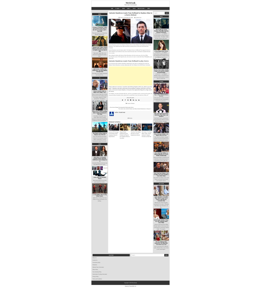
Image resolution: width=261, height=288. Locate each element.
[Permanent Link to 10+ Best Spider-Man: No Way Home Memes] (99, 188)
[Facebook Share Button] (125, 100)
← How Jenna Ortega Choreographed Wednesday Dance (121, 107)
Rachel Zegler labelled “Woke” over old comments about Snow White (161, 221)
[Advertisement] (130, 76)
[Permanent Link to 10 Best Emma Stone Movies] (161, 45)
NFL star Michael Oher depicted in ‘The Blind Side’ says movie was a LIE (161, 243)
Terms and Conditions (97, 278)
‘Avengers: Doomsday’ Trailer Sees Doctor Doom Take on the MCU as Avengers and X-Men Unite (99, 29)
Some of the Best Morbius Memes (100, 177)
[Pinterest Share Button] (128, 100)
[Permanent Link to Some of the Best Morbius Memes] (99, 171)
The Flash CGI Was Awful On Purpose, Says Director (100, 134)
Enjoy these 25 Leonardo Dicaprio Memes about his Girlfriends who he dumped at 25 (100, 159)
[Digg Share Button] (133, 100)
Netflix (134, 8)
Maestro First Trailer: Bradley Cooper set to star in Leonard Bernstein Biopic (161, 71)
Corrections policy (96, 262)
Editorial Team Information (98, 267)
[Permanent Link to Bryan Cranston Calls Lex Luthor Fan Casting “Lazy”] (99, 85)
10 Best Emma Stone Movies (161, 51)
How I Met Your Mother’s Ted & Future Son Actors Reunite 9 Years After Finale (161, 174)
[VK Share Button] (139, 100)
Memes (148, 8)
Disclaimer (95, 264)
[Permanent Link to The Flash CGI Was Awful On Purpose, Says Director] (99, 127)
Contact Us (95, 260)
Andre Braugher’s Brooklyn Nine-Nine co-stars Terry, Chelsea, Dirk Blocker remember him (161, 198)
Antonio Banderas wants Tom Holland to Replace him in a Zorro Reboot (130, 14)
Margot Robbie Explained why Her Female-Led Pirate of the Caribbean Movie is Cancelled (125, 135)
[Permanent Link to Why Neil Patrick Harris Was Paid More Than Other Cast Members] (161, 107)
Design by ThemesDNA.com (130, 286)
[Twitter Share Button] (122, 100)
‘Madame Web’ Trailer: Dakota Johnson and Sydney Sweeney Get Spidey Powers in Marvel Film (99, 49)
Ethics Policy (95, 269)
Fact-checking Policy (97, 271)
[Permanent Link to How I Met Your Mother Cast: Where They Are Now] (161, 128)
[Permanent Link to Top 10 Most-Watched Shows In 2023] (161, 88)
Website (130, 118)
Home (112, 8)
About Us (95, 257)
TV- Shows (117, 8)
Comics (128, 8)
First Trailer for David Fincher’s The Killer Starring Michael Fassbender (161, 31)
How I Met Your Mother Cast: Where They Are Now (161, 134)
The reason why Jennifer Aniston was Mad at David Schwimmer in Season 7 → (135, 108)
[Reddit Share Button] (131, 100)
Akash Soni (138, 17)
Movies (123, 8)
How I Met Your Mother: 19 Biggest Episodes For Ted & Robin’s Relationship (161, 154)
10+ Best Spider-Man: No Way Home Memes (100, 195)
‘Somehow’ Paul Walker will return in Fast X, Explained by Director (136, 133)
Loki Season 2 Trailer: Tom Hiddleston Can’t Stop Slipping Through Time (99, 70)
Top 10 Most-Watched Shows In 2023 (161, 95)
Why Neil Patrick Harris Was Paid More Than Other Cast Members (161, 115)
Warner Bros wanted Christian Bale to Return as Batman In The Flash (99, 113)
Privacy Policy (95, 276)
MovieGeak (130, 2)
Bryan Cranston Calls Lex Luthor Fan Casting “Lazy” (99, 91)
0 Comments (165, 33)
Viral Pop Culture (141, 8)
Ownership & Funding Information (100, 274)
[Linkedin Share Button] (136, 100)
